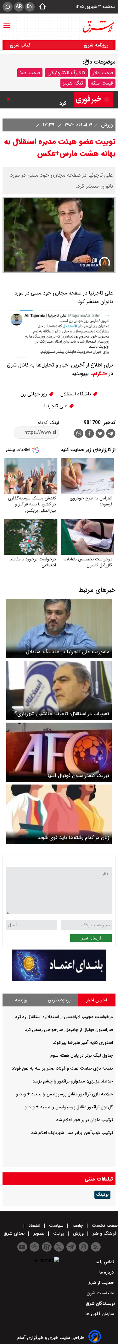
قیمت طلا (30, 73)
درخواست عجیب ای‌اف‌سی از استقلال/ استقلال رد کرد (64, 1016)
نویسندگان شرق (100, 1303)
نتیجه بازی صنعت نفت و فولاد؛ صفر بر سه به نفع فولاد (62, 1068)
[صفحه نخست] (40, 7)
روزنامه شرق (96, 45)
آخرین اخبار (96, 1000)
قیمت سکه (102, 83)
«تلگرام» (98, 373)
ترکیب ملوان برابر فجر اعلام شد (84, 1119)
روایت (58, 1233)
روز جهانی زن (34, 394)
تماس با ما (105, 1262)
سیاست (56, 1225)
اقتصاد (34, 1225)
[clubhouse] (34, 1247)
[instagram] (83, 1247)
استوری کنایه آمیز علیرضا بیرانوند (83, 1042)
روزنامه (21, 1000)
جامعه (77, 1225)
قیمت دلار (103, 73)
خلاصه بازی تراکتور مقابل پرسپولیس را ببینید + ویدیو (64, 1094)
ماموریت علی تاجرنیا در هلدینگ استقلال (67, 652)
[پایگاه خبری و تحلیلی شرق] (98, 26)
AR (19, 6)
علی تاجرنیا (56, 406)
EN (30, 6)
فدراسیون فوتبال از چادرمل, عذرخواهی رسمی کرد (39, 98)
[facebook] (89, 434)
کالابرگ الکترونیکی (66, 73)
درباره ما (107, 1272)
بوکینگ (102, 1195)
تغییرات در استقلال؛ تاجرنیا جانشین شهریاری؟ (62, 714)
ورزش (106, 125)
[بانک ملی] (59, 979)
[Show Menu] (7, 22)
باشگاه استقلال (76, 394)
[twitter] (100, 434)
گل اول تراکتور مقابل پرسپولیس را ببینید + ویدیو (69, 1107)
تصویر (39, 1233)
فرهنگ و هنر (104, 1233)
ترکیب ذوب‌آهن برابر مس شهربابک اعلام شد (72, 1132)
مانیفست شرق (101, 1293)
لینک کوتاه (48, 423)
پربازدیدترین (59, 1000)
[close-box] (10, 99)
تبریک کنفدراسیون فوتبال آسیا (78, 775)
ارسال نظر (91, 937)
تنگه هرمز (73, 83)
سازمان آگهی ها (100, 1313)
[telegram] (110, 435)
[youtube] (22, 1247)
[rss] (96, 1247)
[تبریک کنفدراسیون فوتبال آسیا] (59, 752)
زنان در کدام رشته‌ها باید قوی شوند (73, 837)
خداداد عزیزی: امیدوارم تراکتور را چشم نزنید (72, 1081)
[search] (8, 7)
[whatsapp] (78, 433)
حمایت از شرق (101, 1282)
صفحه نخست (104, 1225)
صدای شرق (15, 1233)
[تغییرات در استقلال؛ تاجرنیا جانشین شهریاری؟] (59, 690)
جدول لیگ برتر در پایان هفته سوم (81, 1055)
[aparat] (47, 1247)
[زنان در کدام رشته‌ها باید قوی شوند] (59, 814)
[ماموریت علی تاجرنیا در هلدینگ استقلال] (59, 628)
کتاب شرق (21, 45)
